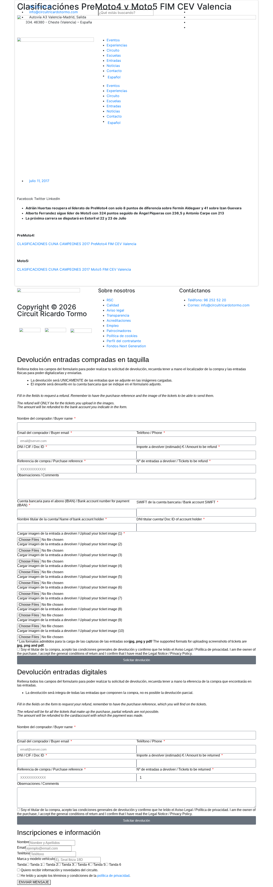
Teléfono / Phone (149, 433)
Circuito (113, 50)
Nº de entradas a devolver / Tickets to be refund (172, 461)
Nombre (23, 842)
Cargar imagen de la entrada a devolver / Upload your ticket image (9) (69, 620)
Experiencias (117, 45)
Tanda (21, 864)
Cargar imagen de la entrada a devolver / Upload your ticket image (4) (69, 566)
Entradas (114, 60)
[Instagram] (208, 320)
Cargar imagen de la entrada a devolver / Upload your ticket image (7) (69, 598)
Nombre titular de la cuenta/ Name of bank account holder (61, 519)
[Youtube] (231, 320)
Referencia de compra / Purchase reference (50, 461)
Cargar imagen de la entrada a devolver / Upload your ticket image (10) (70, 631)
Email (21, 847)
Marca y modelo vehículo (36, 859)
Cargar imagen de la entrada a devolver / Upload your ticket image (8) (69, 609)
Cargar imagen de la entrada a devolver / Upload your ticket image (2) (69, 544)
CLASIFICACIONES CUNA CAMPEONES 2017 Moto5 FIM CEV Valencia (74, 269)
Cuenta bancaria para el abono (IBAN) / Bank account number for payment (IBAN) (73, 503)
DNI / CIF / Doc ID (31, 447)
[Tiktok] (219, 320)
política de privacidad (113, 875)
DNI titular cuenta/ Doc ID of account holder (169, 519)
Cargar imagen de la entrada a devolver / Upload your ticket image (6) (69, 587)
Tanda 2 (52, 864)
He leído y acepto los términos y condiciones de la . (75, 875)
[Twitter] (196, 320)
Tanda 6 (115, 864)
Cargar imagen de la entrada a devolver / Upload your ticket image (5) (69, 576)
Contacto (114, 71)
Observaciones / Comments (38, 475)
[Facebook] (184, 320)
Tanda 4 (83, 864)
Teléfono (23, 853)
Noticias (113, 65)
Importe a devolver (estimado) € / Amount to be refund (177, 447)
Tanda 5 (99, 864)
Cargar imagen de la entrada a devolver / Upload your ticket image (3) (69, 555)
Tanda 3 (68, 864)
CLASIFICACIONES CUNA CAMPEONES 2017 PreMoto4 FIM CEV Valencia (76, 244)
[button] (136, 6)
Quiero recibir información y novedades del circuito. (59, 870)
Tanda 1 (36, 864)
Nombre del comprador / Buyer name (45, 418)
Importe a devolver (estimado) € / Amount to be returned (178, 755)
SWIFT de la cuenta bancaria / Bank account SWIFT (176, 502)
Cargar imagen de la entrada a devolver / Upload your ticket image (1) (70, 533)
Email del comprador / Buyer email (43, 433)
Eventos (113, 40)
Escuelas (114, 55)
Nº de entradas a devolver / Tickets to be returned (174, 769)
